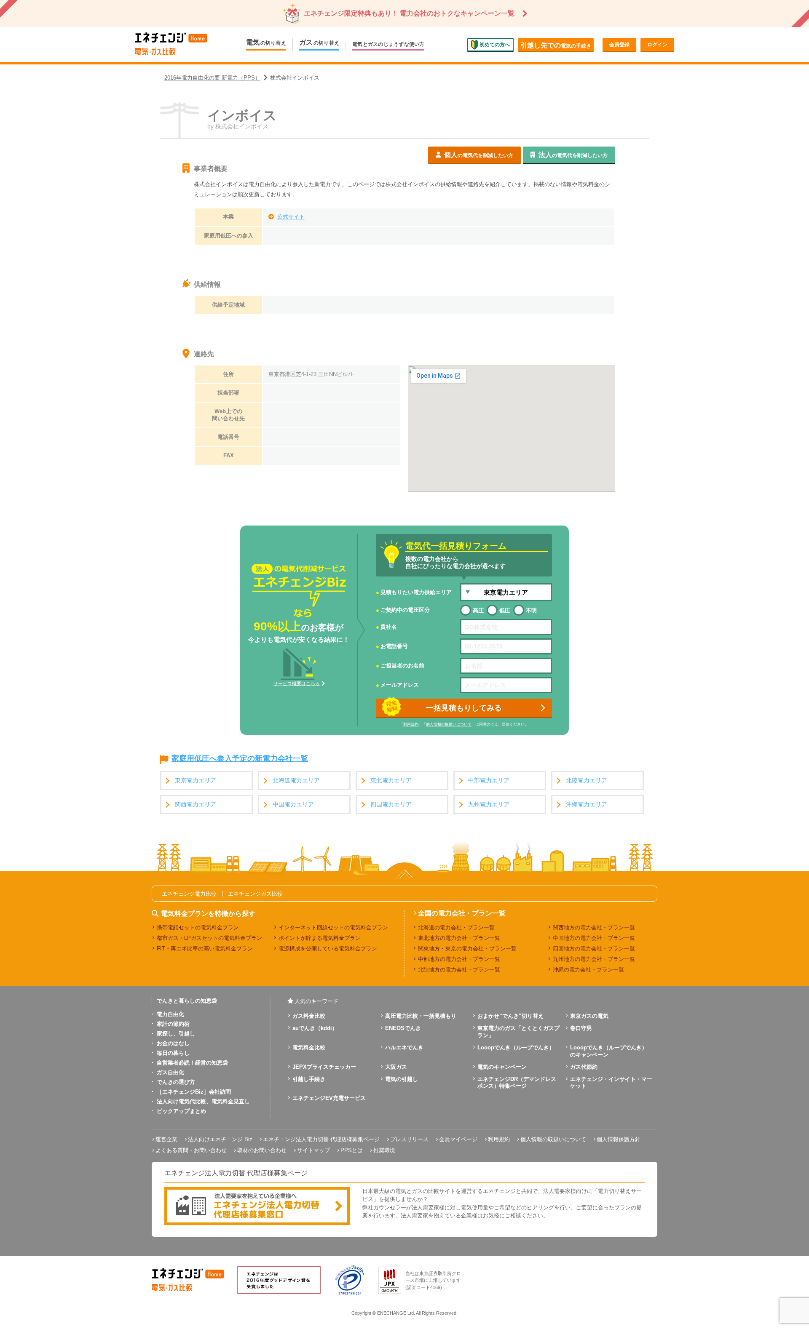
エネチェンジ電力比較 (189, 894)
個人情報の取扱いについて (448, 724)
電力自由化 (170, 1014)
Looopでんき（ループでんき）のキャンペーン (608, 1051)
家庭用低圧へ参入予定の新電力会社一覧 (239, 759)
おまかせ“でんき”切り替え (510, 1016)
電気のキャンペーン (502, 1067)
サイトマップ (313, 1150)
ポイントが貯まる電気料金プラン (320, 938)
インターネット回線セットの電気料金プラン (333, 927)
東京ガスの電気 (589, 1016)
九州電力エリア (488, 804)
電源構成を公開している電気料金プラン (328, 948)
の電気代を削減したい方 (478, 154)
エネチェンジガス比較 (255, 894)
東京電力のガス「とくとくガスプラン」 (518, 1031)
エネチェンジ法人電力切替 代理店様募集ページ (321, 1139)
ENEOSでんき (403, 1028)
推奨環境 (384, 1150)
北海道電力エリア (296, 780)
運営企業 (166, 1139)
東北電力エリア (391, 780)
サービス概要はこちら (296, 683)
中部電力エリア (488, 780)
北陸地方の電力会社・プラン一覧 (459, 969)
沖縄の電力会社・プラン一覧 (588, 969)
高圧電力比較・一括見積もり (420, 1016)
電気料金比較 (308, 1047)
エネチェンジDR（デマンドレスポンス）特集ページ (516, 1082)
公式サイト (291, 216)
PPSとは (351, 1150)
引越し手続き (308, 1079)
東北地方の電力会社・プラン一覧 (459, 938)
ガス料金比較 (308, 1016)
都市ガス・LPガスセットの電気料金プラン (209, 938)
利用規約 (410, 724)
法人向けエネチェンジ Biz (220, 1139)
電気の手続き (555, 45)
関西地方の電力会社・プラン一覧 (594, 927)
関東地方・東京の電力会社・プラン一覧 (467, 948)
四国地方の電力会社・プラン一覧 (594, 948)
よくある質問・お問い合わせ (191, 1150)
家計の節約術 (173, 1024)
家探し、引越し (176, 1033)
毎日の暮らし (173, 1053)
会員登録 (619, 45)
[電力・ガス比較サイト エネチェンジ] (171, 44)
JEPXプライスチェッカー (324, 1067)
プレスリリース (409, 1139)
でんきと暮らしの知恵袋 (187, 1001)
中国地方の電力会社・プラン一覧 (594, 938)
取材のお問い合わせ (262, 1150)
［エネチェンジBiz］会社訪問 (194, 1092)
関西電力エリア (195, 804)
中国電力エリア (293, 804)
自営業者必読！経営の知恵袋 (192, 1062)
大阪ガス (396, 1067)
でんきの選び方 (176, 1082)
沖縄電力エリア (586, 804)
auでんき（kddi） (315, 1028)
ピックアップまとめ (181, 1111)
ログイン (657, 45)
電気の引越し (401, 1079)
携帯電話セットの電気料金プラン (198, 927)
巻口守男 (581, 1028)
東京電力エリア (195, 780)
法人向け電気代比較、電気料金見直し (203, 1101)
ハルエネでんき (404, 1047)
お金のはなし (173, 1043)
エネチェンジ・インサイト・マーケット (611, 1082)
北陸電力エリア (586, 780)
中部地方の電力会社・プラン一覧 (459, 959)
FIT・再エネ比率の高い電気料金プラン (205, 948)
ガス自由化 (170, 1072)
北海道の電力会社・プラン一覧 (456, 927)
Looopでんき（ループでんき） (516, 1047)
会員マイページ (458, 1139)
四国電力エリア (391, 804)
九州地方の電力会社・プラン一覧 (594, 959)
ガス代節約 (583, 1067)
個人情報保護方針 (618, 1139)
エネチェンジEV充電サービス (329, 1098)
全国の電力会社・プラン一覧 (462, 913)
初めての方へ (495, 44)
